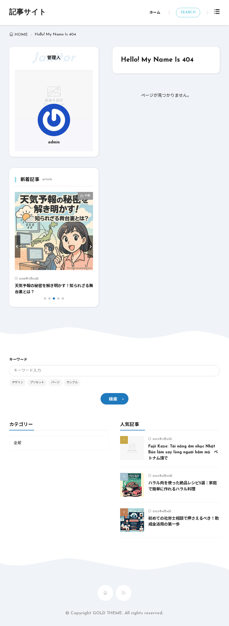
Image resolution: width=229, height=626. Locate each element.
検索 (113, 400)
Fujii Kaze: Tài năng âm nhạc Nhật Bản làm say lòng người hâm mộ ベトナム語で (183, 452)
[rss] (123, 593)
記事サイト (27, 12)
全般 (87, 195)
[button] (17, 246)
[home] (105, 593)
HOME (21, 35)
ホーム (154, 13)
